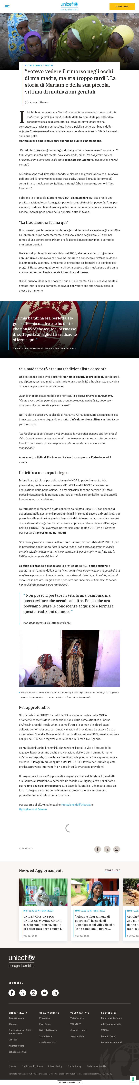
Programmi (44, 1018)
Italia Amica (45, 1036)
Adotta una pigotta (111, 1024)
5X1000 (104, 1030)
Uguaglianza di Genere (33, 809)
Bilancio (12, 1024)
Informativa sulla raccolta (69, 1082)
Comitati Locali (78, 1030)
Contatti (12, 1039)
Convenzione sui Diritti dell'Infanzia (19, 1032)
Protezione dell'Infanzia (76, 804)
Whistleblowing (16, 1046)
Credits (12, 1066)
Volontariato (77, 1018)
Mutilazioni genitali (40, 66)
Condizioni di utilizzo (32, 1066)
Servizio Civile (77, 1036)
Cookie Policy (74, 1066)
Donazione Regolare (111, 1018)
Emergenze (45, 1024)
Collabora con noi (17, 1052)
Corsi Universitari (48, 1042)
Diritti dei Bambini (48, 1030)
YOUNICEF (75, 1024)
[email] (116, 850)
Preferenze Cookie (96, 1066)
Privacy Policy (55, 1066)
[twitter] (107, 850)
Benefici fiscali (108, 1036)
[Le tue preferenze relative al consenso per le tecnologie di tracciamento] (133, 1079)
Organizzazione (16, 1018)
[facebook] (97, 850)
